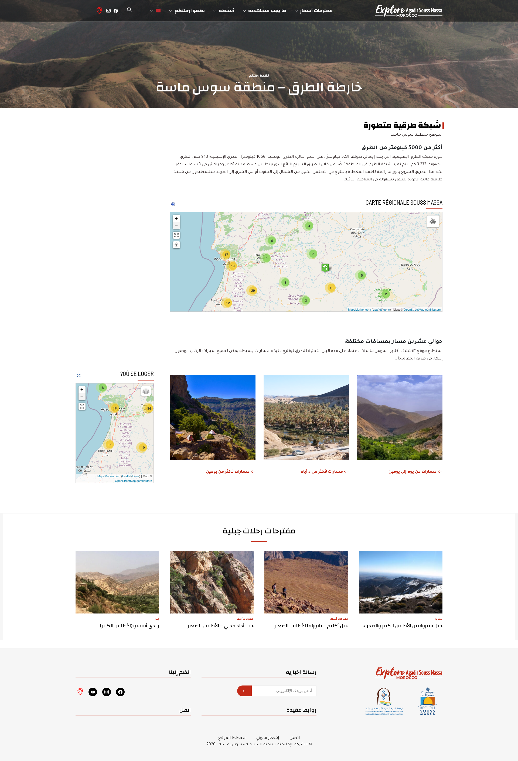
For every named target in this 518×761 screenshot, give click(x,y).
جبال (156, 619)
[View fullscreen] (176, 235)
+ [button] (176, 218)
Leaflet (377, 309)
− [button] (176, 225)
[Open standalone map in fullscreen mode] (79, 375)
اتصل (295, 738)
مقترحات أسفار (339, 619)
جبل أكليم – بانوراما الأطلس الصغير (311, 625)
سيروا (438, 619)
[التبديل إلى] (155, 10)
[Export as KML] (173, 204)
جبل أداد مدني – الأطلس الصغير (221, 625)
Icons (386, 309)
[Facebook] (116, 11)
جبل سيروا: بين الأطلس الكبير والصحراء (402, 625)
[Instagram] (108, 11)
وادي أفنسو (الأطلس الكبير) (129, 625)
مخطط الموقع (232, 738)
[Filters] (433, 221)
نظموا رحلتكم (259, 76)
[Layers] (146, 391)
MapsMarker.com (359, 309)
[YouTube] (92, 692)
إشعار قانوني (267, 738)
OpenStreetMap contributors (422, 309)
